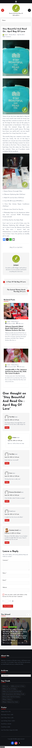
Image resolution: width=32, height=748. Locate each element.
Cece (10, 473)
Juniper (6, 34)
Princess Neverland (15, 492)
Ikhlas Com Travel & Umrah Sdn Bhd (12, 691)
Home (4, 20)
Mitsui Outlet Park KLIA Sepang (11, 696)
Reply (7, 427)
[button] (27, 615)
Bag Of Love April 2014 (16, 247)
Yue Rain (11, 417)
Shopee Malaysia (7, 699)
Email (4, 580)
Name (5, 573)
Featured (5, 626)
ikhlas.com (5, 686)
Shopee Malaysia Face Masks (10, 702)
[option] (16, 632)
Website (5, 587)
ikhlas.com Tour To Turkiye (9, 688)
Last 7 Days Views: (6, 717)
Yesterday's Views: (6, 714)
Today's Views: (5, 711)
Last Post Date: (5, 730)
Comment (5, 560)
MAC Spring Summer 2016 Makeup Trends (13, 694)
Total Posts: (4, 727)
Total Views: (4, 723)
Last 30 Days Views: (6, 720)
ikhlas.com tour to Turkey (18, 686)
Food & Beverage (13, 626)
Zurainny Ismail (13, 530)
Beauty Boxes (12, 34)
